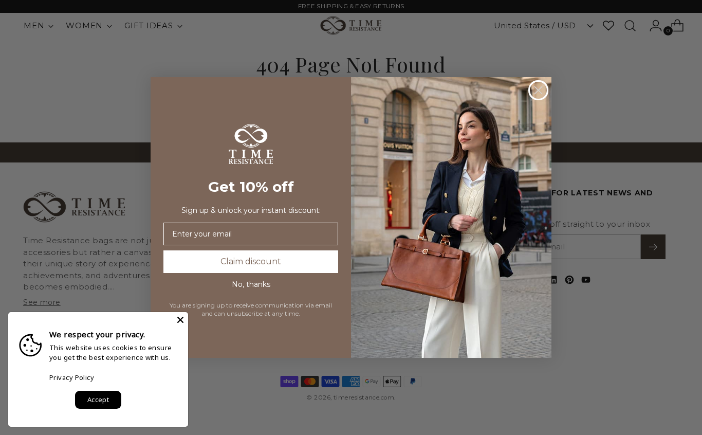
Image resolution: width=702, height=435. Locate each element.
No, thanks (251, 284)
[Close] (180, 320)
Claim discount (250, 261)
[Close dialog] (538, 90)
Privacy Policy (71, 377)
